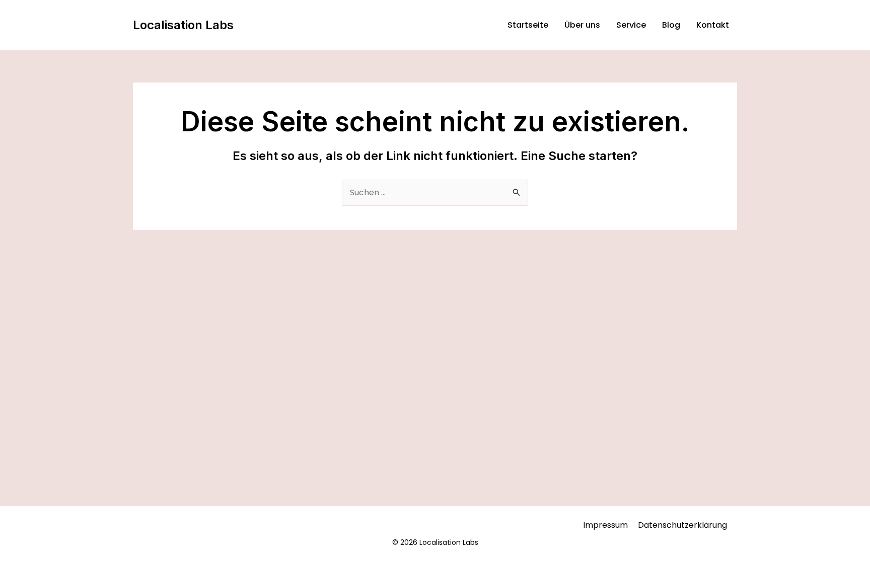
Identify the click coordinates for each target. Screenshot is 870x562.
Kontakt (712, 25)
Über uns (582, 25)
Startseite (528, 25)
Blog (671, 25)
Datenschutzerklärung (682, 525)
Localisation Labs (183, 25)
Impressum (605, 525)
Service (631, 25)
